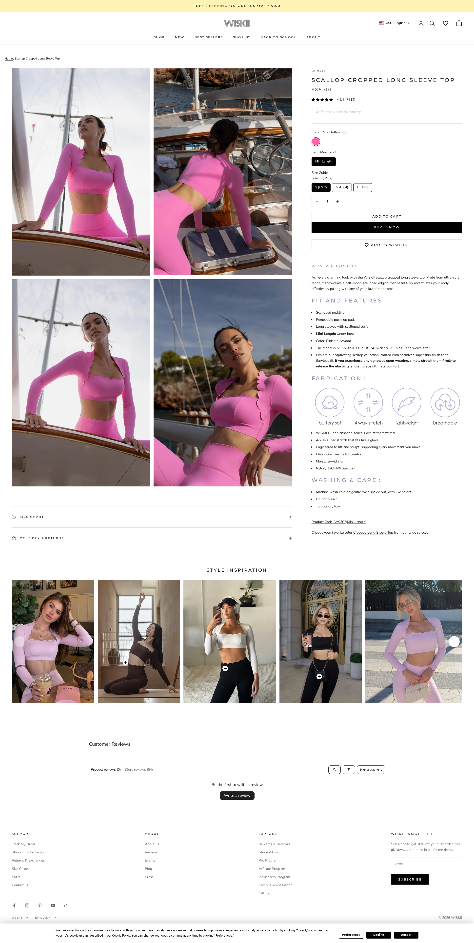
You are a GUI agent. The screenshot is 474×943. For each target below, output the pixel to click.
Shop (159, 37)
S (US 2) (321, 186)
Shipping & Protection (29, 852)
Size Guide (20, 868)
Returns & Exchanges (28, 860)
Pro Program (268, 860)
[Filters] (349, 769)
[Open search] (334, 769)
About (313, 37)
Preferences (351, 935)
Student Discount (272, 852)
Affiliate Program (272, 868)
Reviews (151, 852)
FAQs (16, 877)
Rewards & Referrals (275, 844)
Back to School (278, 37)
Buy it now (387, 227)
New (180, 37)
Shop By (242, 37)
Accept (406, 935)
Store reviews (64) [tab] (139, 769)
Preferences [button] (224, 935)
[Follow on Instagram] (27, 905)
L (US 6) (362, 186)
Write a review (237, 795)
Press (149, 877)
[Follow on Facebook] (14, 905)
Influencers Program (274, 877)
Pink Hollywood (316, 142)
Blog (148, 868)
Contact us (20, 885)
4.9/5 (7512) (346, 100)
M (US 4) (342, 186)
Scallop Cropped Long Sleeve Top (37, 58)
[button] (445, 23)
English (43, 917)
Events (150, 860)
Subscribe (410, 879)
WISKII (318, 71)
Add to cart (386, 216)
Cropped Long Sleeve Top (373, 532)
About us (152, 844)
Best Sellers (209, 37)
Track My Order (23, 844)
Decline (378, 935)
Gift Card (266, 893)
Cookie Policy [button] (121, 935)
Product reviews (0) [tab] (106, 769)
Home (9, 58)
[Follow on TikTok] (65, 905)
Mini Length (324, 161)
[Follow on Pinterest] (40, 905)
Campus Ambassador (275, 885)
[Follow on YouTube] (52, 905)
